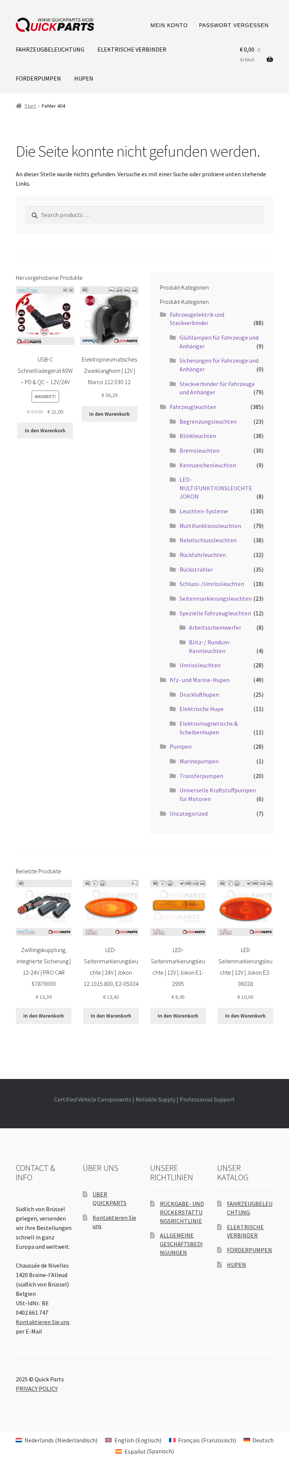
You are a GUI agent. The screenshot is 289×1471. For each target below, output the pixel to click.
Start (30, 105)
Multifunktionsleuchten (210, 525)
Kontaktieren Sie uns (43, 1322)
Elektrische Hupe (201, 709)
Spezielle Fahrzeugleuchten (215, 613)
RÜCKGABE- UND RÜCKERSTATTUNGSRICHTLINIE (182, 1212)
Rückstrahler (196, 569)
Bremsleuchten (199, 450)
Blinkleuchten (197, 435)
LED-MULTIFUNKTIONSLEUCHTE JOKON (215, 488)
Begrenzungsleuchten (208, 421)
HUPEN (83, 78)
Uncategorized (189, 813)
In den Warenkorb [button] (45, 430)
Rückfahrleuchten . (203, 554)
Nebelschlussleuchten (208, 540)
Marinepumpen (199, 761)
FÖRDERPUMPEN (38, 78)
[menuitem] (56, 1439)
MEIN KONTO (169, 25)
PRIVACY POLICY (37, 1388)
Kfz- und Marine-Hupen (200, 680)
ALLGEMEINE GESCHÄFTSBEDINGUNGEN (181, 1243)
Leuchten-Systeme (203, 511)
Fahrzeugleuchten (193, 406)
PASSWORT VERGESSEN (234, 25)
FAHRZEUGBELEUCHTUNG (50, 49)
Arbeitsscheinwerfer (215, 627)
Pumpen (181, 746)
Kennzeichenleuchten (207, 465)
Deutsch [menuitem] (263, 1440)
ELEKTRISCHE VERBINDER (131, 49)
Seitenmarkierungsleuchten (215, 598)
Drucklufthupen (199, 694)
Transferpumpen (201, 776)
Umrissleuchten (200, 665)
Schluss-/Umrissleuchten (211, 583)
